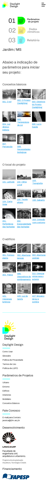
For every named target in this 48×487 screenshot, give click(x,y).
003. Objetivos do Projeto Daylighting (38, 105)
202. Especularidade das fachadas (24, 224)
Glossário (6, 356)
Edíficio (5, 391)
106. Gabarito (38, 200)
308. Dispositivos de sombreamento (24, 277)
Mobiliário (6, 399)
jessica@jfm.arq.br (11, 420)
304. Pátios (7, 275)
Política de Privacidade (12, 360)
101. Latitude (8, 182)
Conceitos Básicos (11, 403)
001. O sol (6, 102)
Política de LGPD (10, 368)
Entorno (6, 387)
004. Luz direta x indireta (6, 127)
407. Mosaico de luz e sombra (38, 299)
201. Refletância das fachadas (8, 224)
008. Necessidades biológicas (23, 149)
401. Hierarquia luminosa (7, 299)
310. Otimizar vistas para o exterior (38, 276)
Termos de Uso (9, 364)
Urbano (5, 382)
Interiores (6, 395)
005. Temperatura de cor (23, 122)
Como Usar (7, 352)
